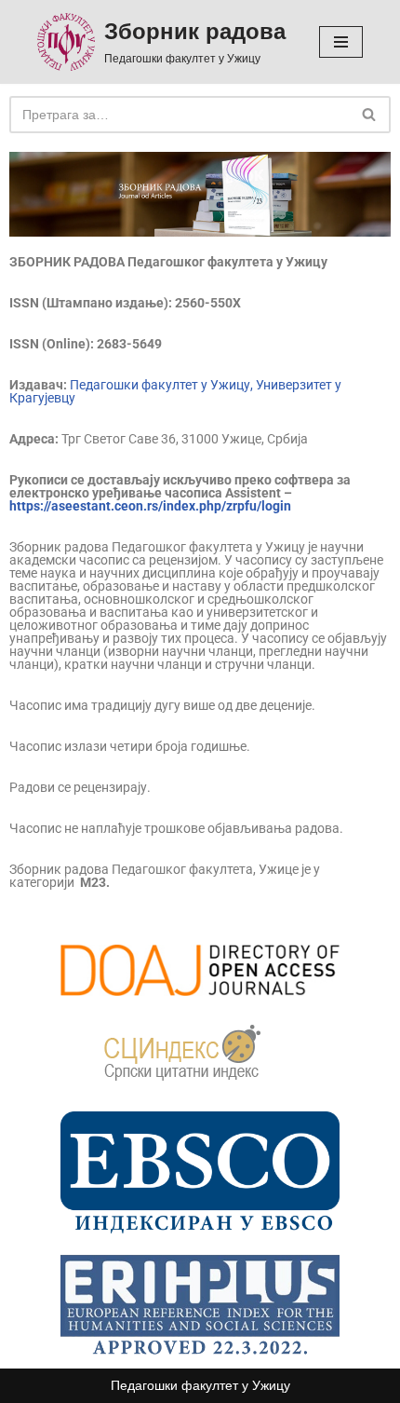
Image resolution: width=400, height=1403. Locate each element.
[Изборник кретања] (341, 42)
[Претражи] (370, 114)
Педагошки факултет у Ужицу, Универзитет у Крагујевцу (175, 391)
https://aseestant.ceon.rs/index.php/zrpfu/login (150, 505)
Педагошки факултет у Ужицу (200, 1385)
